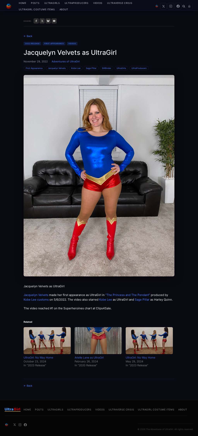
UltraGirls (52, 3)
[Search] (183, 6)
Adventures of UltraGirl (66, 61)
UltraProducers (77, 3)
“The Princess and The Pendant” (127, 295)
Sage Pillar (91, 68)
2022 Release (32, 43)
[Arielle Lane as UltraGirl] (98, 340)
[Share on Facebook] (36, 20)
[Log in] (189, 6)
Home (22, 3)
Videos (97, 3)
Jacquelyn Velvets (57, 68)
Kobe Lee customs (36, 299)
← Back (28, 36)
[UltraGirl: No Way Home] (47, 340)
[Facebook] (178, 6)
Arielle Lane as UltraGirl (89, 357)
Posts (35, 3)
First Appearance (54, 43)
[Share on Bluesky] (48, 20)
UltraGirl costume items (37, 9)
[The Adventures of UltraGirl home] (8, 6)
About (64, 9)
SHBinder (106, 68)
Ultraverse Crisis (119, 3)
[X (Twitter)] (163, 6)
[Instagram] (170, 6)
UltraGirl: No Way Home (38, 357)
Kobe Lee (75, 68)
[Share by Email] (54, 20)
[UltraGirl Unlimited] (157, 6)
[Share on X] (42, 20)
